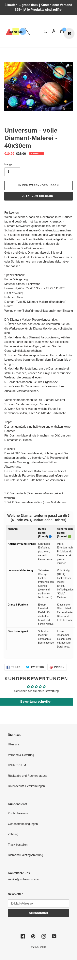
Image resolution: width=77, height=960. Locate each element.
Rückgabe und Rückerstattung (27, 775)
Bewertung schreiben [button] (36, 701)
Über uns (14, 744)
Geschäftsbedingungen (23, 823)
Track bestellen (17, 844)
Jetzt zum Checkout (38, 196)
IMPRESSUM (17, 765)
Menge (8, 164)
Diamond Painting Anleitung (25, 855)
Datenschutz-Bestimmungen (26, 786)
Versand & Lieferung (21, 755)
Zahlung (13, 834)
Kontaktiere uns (18, 813)
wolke (43, 947)
